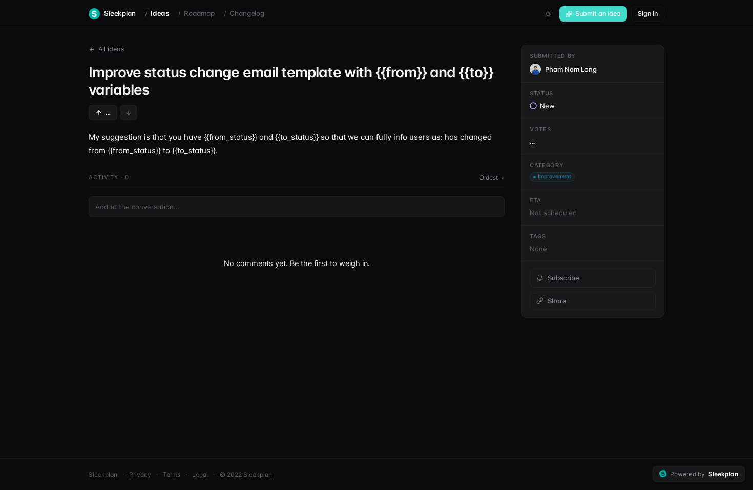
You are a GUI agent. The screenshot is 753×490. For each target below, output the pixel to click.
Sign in (648, 13)
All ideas (111, 49)
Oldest (488, 177)
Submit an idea (598, 13)
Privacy (140, 474)
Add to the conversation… (137, 206)
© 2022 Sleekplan (246, 474)
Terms (171, 474)
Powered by (704, 474)
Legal (200, 474)
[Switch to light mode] (547, 14)
